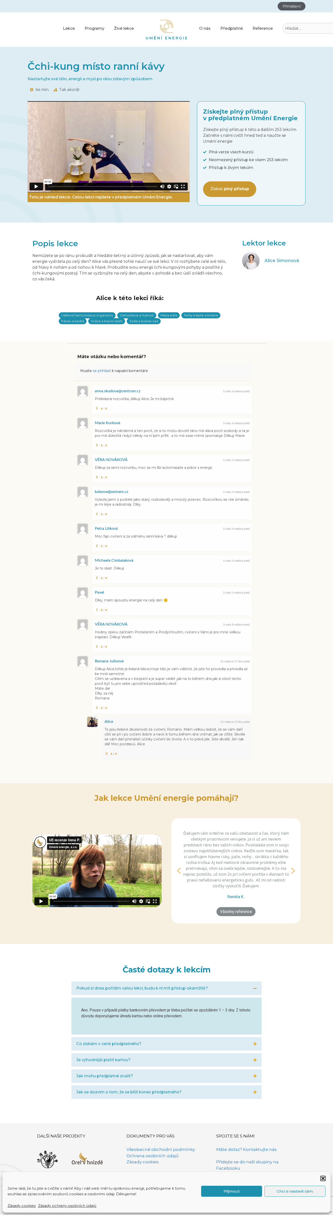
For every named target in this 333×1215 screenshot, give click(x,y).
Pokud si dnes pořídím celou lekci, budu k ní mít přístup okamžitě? (142, 988)
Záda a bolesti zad (143, 321)
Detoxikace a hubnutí (137, 315)
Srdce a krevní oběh (107, 321)
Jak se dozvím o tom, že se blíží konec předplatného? (129, 1092)
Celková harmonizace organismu (87, 315)
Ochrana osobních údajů (152, 1155)
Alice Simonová (281, 260)
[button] (323, 1178)
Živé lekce (124, 28)
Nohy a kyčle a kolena (201, 315)
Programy (94, 28)
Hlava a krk (168, 315)
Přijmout (232, 1191)
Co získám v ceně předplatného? (108, 1043)
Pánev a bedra (72, 321)
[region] (236, 870)
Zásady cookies (22, 1205)
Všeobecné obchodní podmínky (161, 1149)
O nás (205, 28)
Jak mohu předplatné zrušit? (104, 1076)
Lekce (69, 28)
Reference (263, 28)
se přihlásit (102, 371)
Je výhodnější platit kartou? (103, 1060)
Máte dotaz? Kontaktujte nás (246, 1149)
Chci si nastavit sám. (295, 1191)
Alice (109, 722)
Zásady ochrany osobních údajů (67, 1205)
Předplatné (231, 28)
